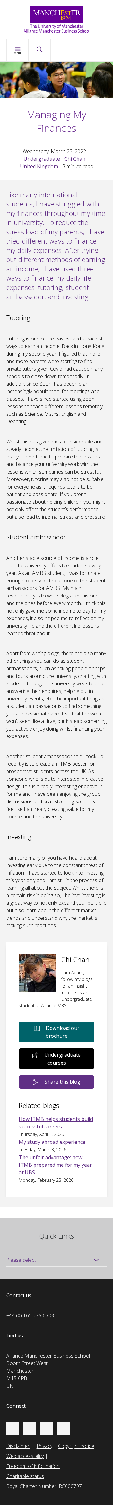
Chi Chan (74, 158)
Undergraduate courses (62, 1058)
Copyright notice (76, 1446)
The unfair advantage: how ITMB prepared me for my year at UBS (55, 1165)
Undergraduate (42, 158)
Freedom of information (33, 1466)
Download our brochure (62, 1032)
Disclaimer (18, 1446)
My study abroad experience (52, 1141)
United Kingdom (39, 166)
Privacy (44, 1446)
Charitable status (25, 1476)
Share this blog (62, 1081)
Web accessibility (25, 1456)
